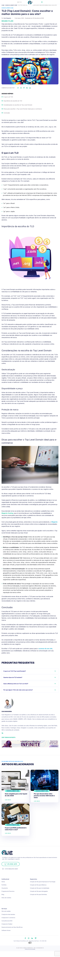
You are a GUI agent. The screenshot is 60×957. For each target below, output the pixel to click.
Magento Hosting (7, 513)
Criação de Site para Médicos (38, 885)
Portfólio (4, 885)
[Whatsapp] (21, 88)
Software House (6, 930)
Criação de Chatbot (7, 924)
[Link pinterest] (35, 938)
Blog (3, 894)
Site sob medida (6, 911)
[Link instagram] (28, 938)
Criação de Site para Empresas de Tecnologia (42, 881)
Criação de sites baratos (8, 914)
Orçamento (5, 888)
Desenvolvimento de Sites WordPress (12, 927)
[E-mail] (30, 88)
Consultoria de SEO (7, 921)
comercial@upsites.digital (11, 868)
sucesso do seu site (45, 648)
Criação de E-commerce (8, 917)
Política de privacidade (30, 949)
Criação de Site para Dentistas (38, 894)
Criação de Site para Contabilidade (39, 888)
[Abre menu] (42, 2)
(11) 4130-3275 (12, 864)
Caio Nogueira (7, 18)
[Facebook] (24, 88)
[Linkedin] (27, 88)
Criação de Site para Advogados (39, 891)
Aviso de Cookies (6, 897)
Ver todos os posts (8, 737)
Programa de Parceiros (8, 891)
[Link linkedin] (32, 938)
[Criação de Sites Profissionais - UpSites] (30, 2)
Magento (54, 522)
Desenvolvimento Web (7, 7)
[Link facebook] (25, 938)
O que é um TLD (8, 97)
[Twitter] (18, 88)
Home (3, 881)
